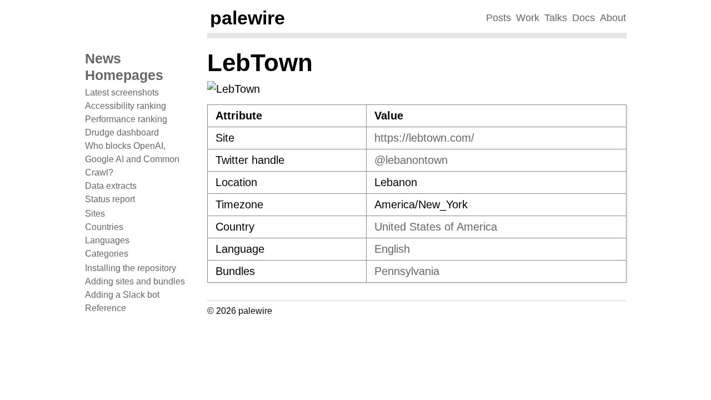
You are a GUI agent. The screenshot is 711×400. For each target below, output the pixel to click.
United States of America (435, 227)
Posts (498, 17)
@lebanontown (411, 160)
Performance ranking (126, 119)
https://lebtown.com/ (424, 138)
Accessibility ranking (125, 106)
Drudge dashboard (122, 132)
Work (527, 17)
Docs (583, 17)
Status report (110, 199)
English (392, 249)
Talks (555, 17)
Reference (105, 308)
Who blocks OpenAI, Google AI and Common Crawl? (132, 159)
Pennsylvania (406, 271)
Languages (107, 240)
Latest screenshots (122, 92)
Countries (104, 227)
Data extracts (111, 186)
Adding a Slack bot (122, 294)
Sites (95, 213)
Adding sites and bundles (135, 281)
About (613, 17)
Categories (106, 253)
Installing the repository (130, 268)
